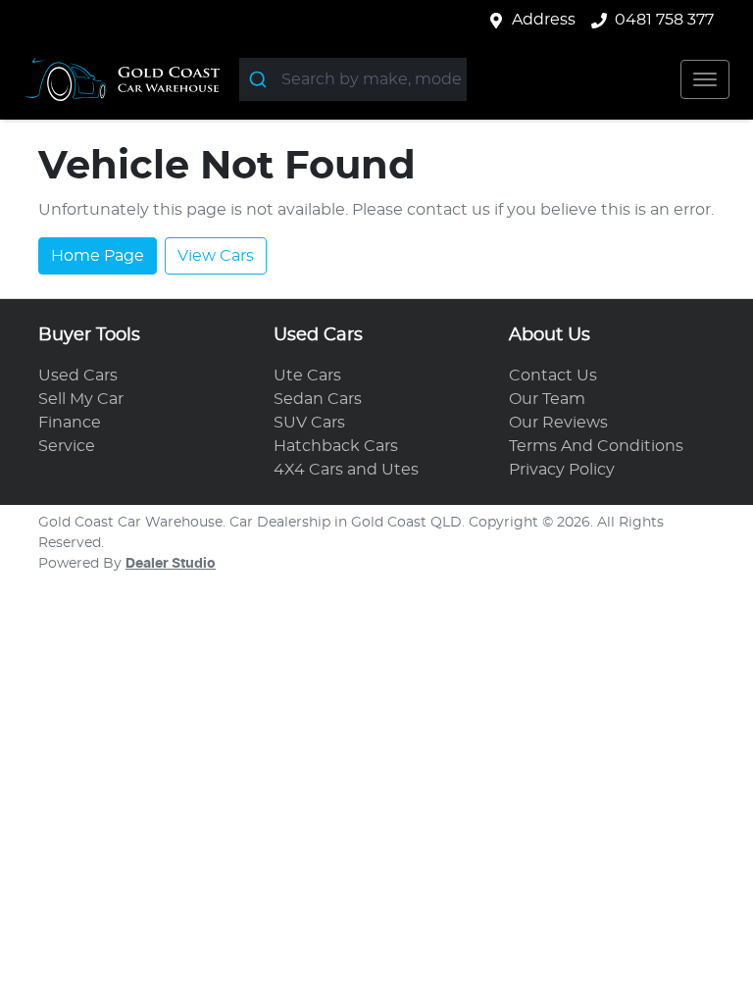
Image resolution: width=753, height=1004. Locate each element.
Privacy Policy (562, 469)
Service (66, 446)
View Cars (215, 256)
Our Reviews (558, 422)
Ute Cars (307, 375)
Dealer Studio (171, 564)
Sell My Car (81, 399)
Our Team (547, 399)
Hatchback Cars (336, 446)
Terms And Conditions (596, 446)
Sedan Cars (318, 399)
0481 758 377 (664, 19)
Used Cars (78, 375)
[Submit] (260, 79)
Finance (69, 422)
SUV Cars (309, 422)
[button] (704, 79)
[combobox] (353, 79)
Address (544, 19)
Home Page (97, 256)
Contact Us (553, 375)
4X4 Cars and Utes (346, 469)
